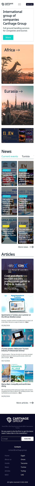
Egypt (23, 455)
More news (23, 247)
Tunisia (26, 156)
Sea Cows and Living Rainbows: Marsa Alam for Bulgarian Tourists (9, 232)
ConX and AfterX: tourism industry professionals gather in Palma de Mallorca (17, 280)
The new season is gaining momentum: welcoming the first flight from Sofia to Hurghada (25, 234)
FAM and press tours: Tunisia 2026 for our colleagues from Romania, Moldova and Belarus (8, 205)
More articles (22, 402)
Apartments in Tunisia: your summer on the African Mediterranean (16, 316)
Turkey (23, 471)
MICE (7, 475)
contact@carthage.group (17, 450)
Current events (9, 156)
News (7, 467)
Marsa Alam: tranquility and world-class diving (16, 385)
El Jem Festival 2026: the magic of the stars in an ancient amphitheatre (26, 177)
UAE (22, 475)
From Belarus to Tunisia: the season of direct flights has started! (25, 203)
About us (8, 459)
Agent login (30, 4)
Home (7, 455)
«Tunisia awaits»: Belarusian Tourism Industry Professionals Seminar (14, 350)
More (8, 37)
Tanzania (24, 463)
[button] (19, 4)
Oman (23, 459)
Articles (7, 471)
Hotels (7, 463)
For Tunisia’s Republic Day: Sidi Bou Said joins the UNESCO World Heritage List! (9, 177)
